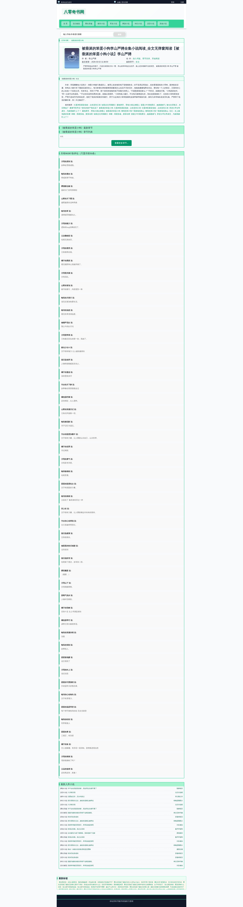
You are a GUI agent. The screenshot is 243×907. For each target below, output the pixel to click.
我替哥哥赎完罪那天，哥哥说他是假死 (81, 825)
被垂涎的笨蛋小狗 (77, 40)
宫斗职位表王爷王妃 (175, 882)
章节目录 (146, 58)
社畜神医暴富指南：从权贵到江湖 (87, 105)
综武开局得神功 (107, 884)
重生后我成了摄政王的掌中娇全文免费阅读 (138, 884)
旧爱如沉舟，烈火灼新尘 (76, 796)
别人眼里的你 (169, 884)
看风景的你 (62, 882)
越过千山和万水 (111, 887)
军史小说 (113, 24)
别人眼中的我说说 (83, 887)
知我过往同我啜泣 (109, 105)
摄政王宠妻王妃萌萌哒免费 (160, 887)
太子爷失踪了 (158, 884)
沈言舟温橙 (179, 792)
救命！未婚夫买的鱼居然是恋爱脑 (79, 849)
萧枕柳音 (180, 833)
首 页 (65, 24)
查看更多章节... (121, 143)
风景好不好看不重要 (98, 887)
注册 (182, 2)
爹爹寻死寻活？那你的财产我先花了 (84, 108)
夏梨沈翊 (180, 849)
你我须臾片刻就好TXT (105, 882)
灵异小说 (150, 24)
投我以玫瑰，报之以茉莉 (76, 829)
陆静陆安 (180, 788)
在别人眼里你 (72, 882)
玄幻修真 (76, 24)
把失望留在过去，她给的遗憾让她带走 (81, 801)
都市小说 (101, 24)
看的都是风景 (118, 884)
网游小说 (125, 24)
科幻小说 (138, 24)
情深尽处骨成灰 (73, 817)
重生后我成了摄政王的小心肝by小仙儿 (127, 882)
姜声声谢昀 (179, 829)
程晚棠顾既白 (178, 801)
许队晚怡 (180, 825)
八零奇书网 (64, 40)
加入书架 (136, 58)
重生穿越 (88, 24)
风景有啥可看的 (123, 887)
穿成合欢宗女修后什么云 (92, 884)
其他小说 (163, 24)
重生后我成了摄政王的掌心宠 (139, 887)
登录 (172, 2)
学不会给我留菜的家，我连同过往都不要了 (82, 788)
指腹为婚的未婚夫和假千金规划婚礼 (80, 813)
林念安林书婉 (178, 813)
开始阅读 (155, 58)
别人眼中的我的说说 (69, 887)
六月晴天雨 (71, 792)
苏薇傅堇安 (179, 817)
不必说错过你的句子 (177, 887)
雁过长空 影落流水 (160, 882)
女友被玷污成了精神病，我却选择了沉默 (81, 833)
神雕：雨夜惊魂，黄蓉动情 (82, 114)
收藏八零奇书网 (122, 2)
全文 (137, 62)
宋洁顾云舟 (179, 796)
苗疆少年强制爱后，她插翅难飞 (153, 105)
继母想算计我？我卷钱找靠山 (132, 111)
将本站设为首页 (66, 2)
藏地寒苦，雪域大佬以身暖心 (128, 105)
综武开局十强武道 (147, 882)
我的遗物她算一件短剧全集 (87, 882)
